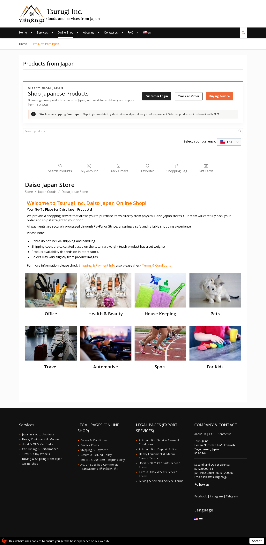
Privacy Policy (89, 445)
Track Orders (118, 171)
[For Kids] (215, 343)
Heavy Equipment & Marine (40, 439)
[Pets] (215, 290)
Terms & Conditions (93, 440)
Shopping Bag (176, 171)
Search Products (60, 171)
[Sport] (160, 343)
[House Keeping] (160, 290)
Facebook (200, 496)
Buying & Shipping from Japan (42, 459)
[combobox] (229, 142)
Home (23, 32)
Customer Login (156, 96)
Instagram (216, 496)
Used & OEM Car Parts (37, 444)
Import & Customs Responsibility (102, 460)
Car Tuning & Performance (40, 449)
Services (42, 32)
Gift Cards (206, 171)
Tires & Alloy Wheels (36, 454)
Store (29, 192)
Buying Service (219, 96)
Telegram (232, 496)
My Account (89, 171)
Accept (257, 541)
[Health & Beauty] (105, 290)
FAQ (130, 32)
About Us (200, 434)
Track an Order (188, 96)
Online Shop (65, 32)
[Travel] (51, 343)
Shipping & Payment (94, 450)
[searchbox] (133, 131)
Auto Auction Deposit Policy (158, 449)
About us (88, 32)
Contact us (111, 32)
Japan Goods (47, 192)
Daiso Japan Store (75, 192)
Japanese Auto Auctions (38, 434)
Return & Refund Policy (96, 455)
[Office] (51, 290)
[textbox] (227, 142)
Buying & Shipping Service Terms (161, 481)
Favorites (147, 171)
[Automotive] (105, 343)
